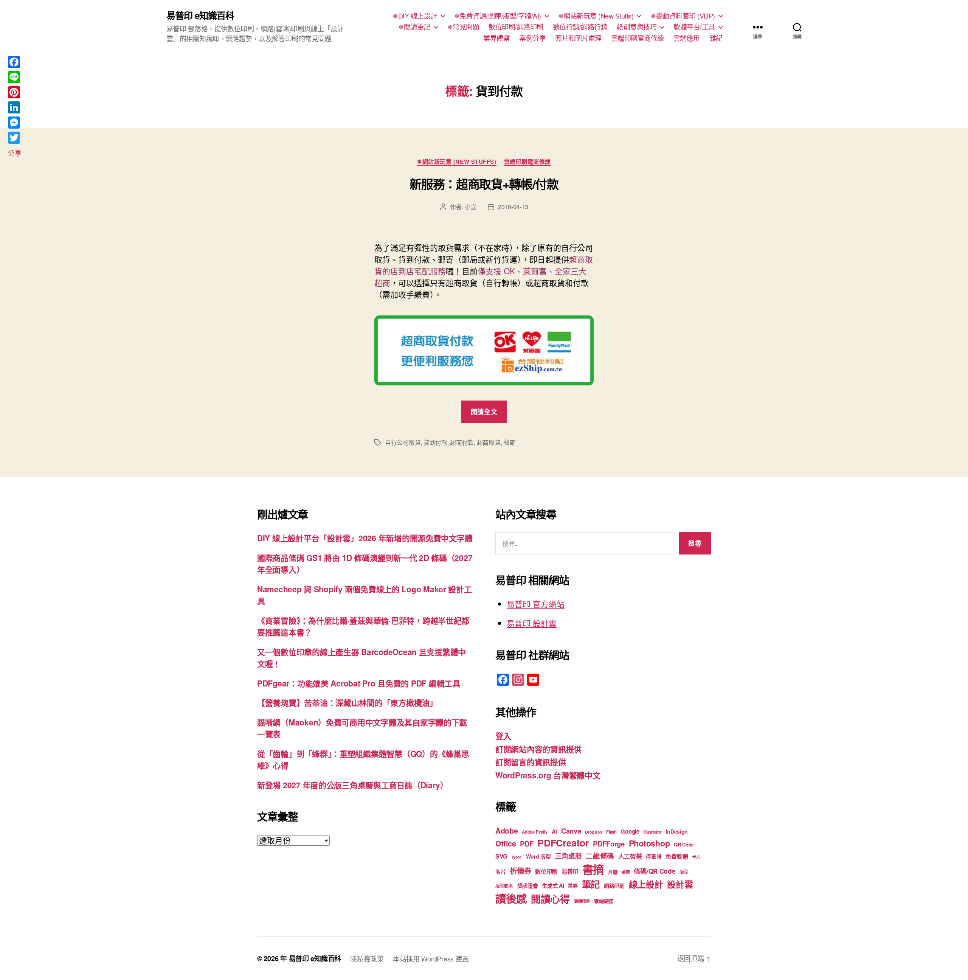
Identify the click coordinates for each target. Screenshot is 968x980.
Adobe (506, 830)
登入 (503, 735)
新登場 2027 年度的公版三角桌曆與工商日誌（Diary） (352, 785)
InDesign (677, 831)
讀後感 (511, 898)
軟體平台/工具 (694, 27)
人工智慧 (630, 856)
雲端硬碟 (603, 900)
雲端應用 (686, 38)
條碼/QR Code (654, 871)
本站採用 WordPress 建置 (431, 958)
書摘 (593, 869)
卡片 (696, 857)
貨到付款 (435, 442)
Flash (611, 832)
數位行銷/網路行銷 (580, 27)
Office (505, 843)
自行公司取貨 (402, 442)
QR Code (684, 844)
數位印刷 (546, 871)
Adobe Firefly (535, 832)
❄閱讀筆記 (414, 27)
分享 (14, 153)
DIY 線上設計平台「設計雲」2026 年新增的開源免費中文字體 (364, 538)
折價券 (520, 870)
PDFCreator (563, 843)
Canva (571, 831)
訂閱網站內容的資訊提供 (538, 749)
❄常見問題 (463, 27)
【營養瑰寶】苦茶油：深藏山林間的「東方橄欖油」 (347, 702)
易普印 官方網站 (536, 603)
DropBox (593, 832)
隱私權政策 (367, 958)
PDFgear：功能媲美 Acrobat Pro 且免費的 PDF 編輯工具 (358, 683)
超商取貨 (489, 442)
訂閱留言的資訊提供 (530, 761)
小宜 (470, 206)
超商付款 (462, 442)
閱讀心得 (550, 899)
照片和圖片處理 (578, 38)
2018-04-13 (513, 206)
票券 (572, 885)
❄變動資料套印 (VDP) (682, 16)
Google (630, 831)
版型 (683, 872)
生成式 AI (553, 885)
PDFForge (609, 844)
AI (554, 831)
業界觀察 (496, 38)
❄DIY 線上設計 (414, 16)
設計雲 (680, 884)
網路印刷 (614, 885)
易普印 (570, 871)
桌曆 (626, 872)
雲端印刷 (582, 901)
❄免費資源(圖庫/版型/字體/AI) (497, 16)
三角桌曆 (568, 856)
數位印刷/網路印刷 (516, 27)
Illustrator (653, 832)
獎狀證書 (527, 885)
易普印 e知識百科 (200, 15)
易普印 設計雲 (532, 623)
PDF (526, 844)
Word (517, 857)
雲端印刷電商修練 (637, 38)
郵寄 (509, 442)
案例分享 (532, 38)
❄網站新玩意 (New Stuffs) (596, 16)
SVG (501, 856)
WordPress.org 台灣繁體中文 (547, 775)
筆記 (591, 883)
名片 (500, 871)
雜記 (716, 38)
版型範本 (504, 886)
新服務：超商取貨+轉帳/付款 (484, 184)
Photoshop (649, 843)
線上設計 (646, 884)
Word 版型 (538, 856)
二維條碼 (600, 856)
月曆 (612, 871)
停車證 (653, 856)
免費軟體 (677, 856)
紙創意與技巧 (636, 27)
